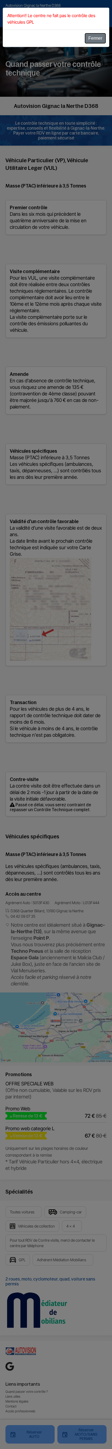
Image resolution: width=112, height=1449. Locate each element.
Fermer (95, 38)
